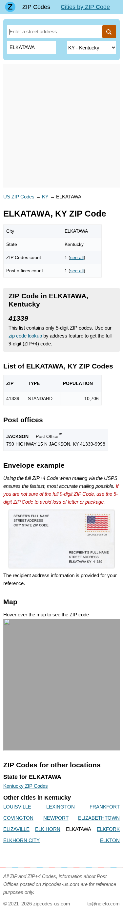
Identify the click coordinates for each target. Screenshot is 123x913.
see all (77, 257)
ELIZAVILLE (16, 829)
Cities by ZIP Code (85, 7)
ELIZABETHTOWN (99, 818)
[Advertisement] (61, 126)
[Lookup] (109, 31)
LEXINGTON (60, 807)
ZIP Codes (36, 7)
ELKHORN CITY (21, 840)
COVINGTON (18, 818)
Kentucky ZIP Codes (25, 786)
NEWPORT (56, 818)
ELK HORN (47, 829)
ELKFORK (108, 829)
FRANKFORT (105, 807)
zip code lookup (25, 336)
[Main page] (10, 7)
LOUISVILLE (17, 807)
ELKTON (110, 840)
